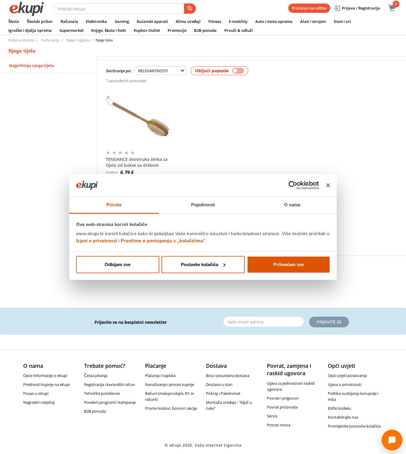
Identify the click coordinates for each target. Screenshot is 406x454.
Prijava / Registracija (361, 8)
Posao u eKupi (35, 393)
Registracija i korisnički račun (109, 384)
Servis (272, 416)
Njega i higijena (78, 40)
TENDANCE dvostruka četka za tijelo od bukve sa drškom (137, 162)
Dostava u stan (219, 384)
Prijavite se (329, 322)
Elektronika (96, 21)
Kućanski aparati (152, 21)
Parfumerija (50, 40)
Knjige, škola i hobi (108, 30)
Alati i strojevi (313, 21)
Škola (13, 21)
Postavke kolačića (199, 264)
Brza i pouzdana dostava (227, 375)
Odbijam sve (117, 264)
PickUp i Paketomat (223, 393)
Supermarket (71, 30)
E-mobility (238, 21)
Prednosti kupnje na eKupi (46, 384)
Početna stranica (21, 40)
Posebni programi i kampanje (110, 402)
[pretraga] (190, 9)
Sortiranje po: (119, 70)
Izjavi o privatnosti (96, 240)
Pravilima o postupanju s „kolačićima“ (163, 240)
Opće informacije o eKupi (45, 375)
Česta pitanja (95, 375)
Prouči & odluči (238, 30)
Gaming (122, 21)
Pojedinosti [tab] (203, 204)
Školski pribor (40, 21)
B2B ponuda (205, 30)
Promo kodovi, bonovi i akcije (171, 408)
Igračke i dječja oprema (30, 30)
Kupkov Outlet (147, 30)
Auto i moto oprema (273, 21)
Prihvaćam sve (288, 264)
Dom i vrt (342, 21)
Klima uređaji (188, 21)
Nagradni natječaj (38, 402)
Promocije (177, 30)
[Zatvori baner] (328, 185)
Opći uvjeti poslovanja (347, 375)
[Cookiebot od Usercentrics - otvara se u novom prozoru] (293, 185)
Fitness (214, 21)
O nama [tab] (292, 204)
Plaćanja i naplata (160, 375)
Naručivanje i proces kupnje (169, 384)
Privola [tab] (113, 204)
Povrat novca (278, 425)
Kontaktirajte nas (343, 417)
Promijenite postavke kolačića (354, 426)
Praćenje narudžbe (309, 8)
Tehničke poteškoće (102, 393)
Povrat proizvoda (282, 407)
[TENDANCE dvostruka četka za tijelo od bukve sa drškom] (138, 116)
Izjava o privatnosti (344, 384)
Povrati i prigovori (282, 398)
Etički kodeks (339, 408)
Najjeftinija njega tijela (31, 65)
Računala (69, 21)
